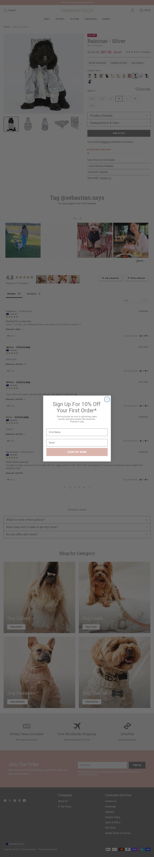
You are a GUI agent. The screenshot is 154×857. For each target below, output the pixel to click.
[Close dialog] (107, 399)
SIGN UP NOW (77, 452)
